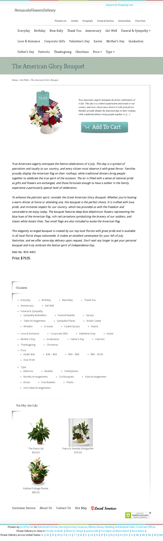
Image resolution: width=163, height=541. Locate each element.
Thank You (74, 31)
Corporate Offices (145, 527)
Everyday (23, 31)
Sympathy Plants (66, 320)
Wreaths (28, 326)
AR (58, 535)
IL (107, 535)
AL (42, 535)
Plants (70, 382)
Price (97, 52)
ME (137, 535)
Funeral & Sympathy (135, 31)
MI (155, 535)
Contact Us (63, 508)
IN (111, 535)
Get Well (111, 31)
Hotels (74, 21)
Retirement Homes (48, 527)
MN (161, 535)
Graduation (135, 41)
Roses (26, 382)
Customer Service (24, 508)
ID (102, 535)
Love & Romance (28, 41)
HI (97, 535)
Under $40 (29, 354)
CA (63, 535)
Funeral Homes (105, 21)
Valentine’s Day (79, 41)
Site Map (81, 508)
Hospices (82, 527)
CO (69, 535)
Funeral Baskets (66, 315)
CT (75, 535)
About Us (46, 508)
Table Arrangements (34, 320)
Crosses (48, 326)
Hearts (94, 326)
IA (116, 535)
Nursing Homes (67, 527)
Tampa (79, 531)
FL (86, 535)
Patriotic (44, 52)
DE (81, 535)
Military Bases (96, 527)
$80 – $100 (97, 354)
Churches (140, 21)
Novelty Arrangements (35, 376)
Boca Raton (138, 531)
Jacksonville (92, 531)
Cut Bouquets (66, 376)
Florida (49, 531)
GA (91, 535)
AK (47, 535)
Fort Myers (107, 531)
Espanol (110, 5)
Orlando (58, 531)
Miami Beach (122, 531)
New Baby (56, 31)
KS (121, 535)
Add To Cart (106, 127)
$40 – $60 (51, 354)
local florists (27, 527)
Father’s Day (25, 52)
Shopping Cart (125, 5)
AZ (53, 535)
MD (143, 535)
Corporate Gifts (54, 41)
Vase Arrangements (95, 376)
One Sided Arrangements (36, 388)
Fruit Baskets (48, 382)
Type (110, 52)
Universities (124, 21)
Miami (69, 531)
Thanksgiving (62, 52)
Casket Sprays (72, 326)
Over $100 (29, 360)
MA (149, 535)
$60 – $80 (73, 354)
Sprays (90, 315)
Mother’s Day (115, 41)
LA (132, 535)
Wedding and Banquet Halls (120, 527)
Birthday (40, 31)
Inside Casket (93, 320)
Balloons (28, 371)
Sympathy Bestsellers (35, 315)
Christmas (82, 52)
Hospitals (87, 21)
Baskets (49, 371)
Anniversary (93, 31)
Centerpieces (71, 371)
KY (126, 535)
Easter (98, 41)
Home (15, 79)
